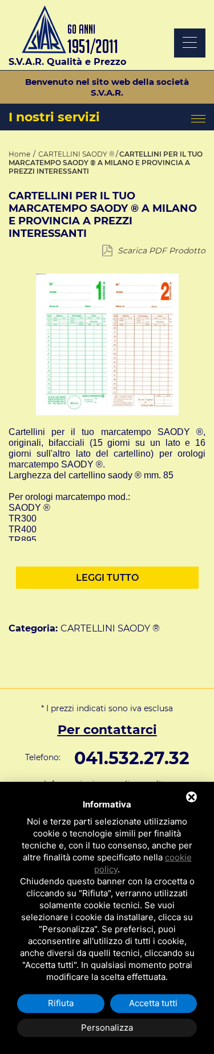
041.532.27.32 (131, 758)
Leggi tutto (107, 577)
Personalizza (107, 1027)
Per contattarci (107, 729)
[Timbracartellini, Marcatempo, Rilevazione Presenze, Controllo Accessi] (68, 51)
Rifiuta (61, 1003)
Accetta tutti (153, 1003)
